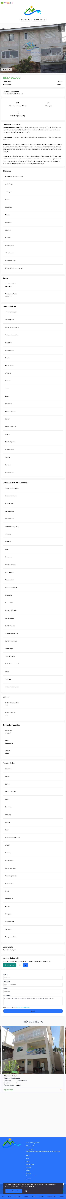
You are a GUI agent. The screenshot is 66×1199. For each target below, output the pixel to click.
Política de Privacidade (23, 1007)
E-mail (33, 1011)
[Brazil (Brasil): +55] (5, 984)
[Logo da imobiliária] (11, 1160)
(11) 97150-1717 (40, 19)
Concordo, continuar (14, 1191)
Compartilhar (11, 965)
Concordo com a (17, 1007)
